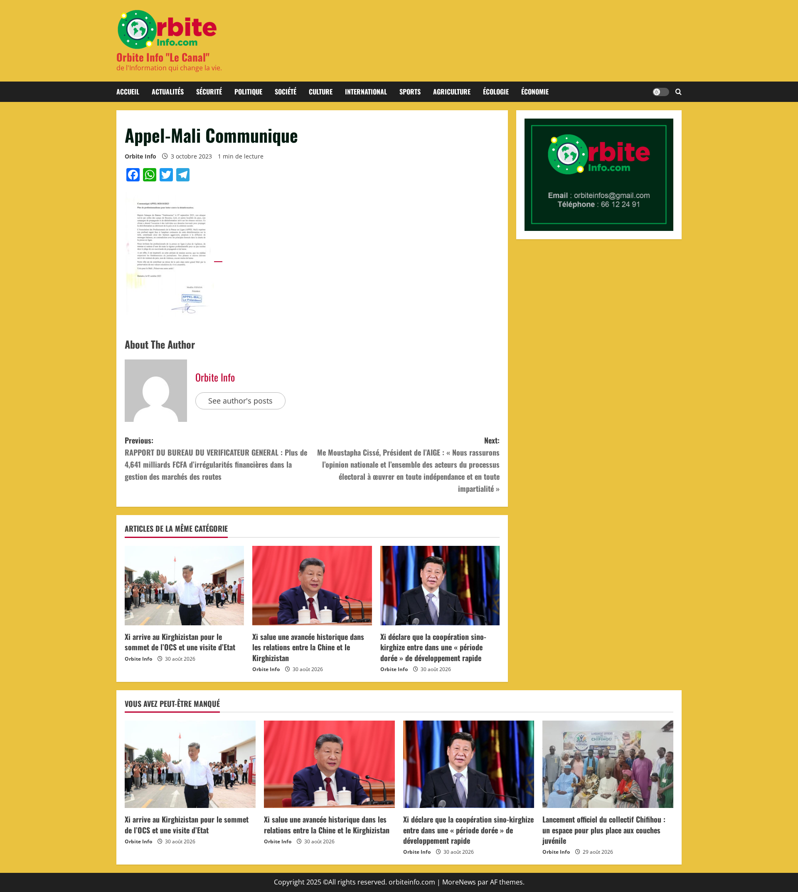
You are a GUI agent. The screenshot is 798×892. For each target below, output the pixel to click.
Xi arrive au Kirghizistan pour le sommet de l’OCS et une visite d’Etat (180, 641)
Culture (320, 92)
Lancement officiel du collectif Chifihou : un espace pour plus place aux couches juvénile (603, 829)
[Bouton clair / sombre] (661, 92)
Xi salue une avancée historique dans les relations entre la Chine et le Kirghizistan (308, 647)
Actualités (168, 92)
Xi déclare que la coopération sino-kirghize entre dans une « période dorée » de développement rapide (433, 647)
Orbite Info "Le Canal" (162, 56)
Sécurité (209, 92)
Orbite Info (140, 156)
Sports (410, 92)
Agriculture (451, 92)
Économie (535, 92)
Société (285, 92)
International (366, 92)
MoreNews (459, 882)
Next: (408, 464)
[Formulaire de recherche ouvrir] (678, 92)
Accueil (127, 92)
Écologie (496, 92)
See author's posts (240, 401)
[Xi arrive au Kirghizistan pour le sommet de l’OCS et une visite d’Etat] (184, 586)
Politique (248, 92)
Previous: (216, 458)
